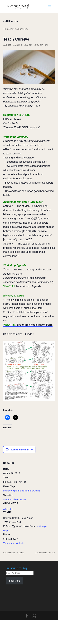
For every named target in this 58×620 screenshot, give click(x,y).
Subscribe (14, 580)
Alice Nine (8, 509)
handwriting (34, 490)
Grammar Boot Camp (14, 552)
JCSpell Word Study (44, 552)
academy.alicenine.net (14, 499)
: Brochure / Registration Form (28, 324)
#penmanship (20, 490)
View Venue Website (13, 543)
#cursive (7, 490)
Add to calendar (20, 449)
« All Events (10, 21)
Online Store (35, 308)
